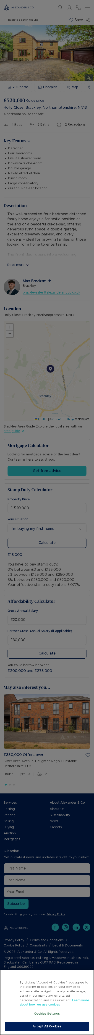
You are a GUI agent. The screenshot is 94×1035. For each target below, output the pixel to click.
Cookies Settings (47, 1013)
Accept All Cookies (47, 1026)
